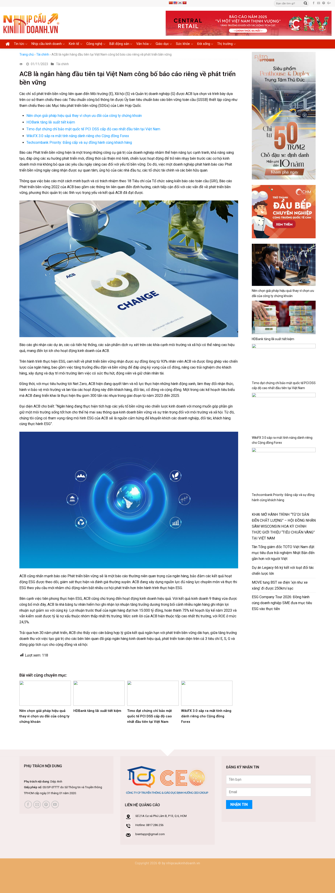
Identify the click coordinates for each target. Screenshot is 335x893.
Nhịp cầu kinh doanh (46, 44)
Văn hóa (142, 44)
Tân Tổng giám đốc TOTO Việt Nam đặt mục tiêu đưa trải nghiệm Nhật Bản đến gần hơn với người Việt (283, 553)
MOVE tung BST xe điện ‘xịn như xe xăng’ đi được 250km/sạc (280, 585)
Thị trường (225, 44)
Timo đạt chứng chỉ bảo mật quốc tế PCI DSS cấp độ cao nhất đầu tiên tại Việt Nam (93, 129)
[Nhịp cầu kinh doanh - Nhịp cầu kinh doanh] (31, 23)
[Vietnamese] (184, 3)
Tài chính (42, 54)
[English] (175, 3)
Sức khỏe (183, 44)
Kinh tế (74, 44)
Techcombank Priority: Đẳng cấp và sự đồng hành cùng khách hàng (79, 142)
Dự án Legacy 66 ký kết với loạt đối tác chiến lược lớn (283, 570)
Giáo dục (162, 44)
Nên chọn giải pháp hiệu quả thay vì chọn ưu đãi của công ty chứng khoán (84, 115)
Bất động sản (119, 44)
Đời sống (203, 44)
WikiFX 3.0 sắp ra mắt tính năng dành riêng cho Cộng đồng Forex (77, 136)
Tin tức (19, 44)
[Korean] (180, 3)
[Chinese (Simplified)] (171, 3)
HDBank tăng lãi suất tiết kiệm (50, 122)
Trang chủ (26, 54)
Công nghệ (94, 44)
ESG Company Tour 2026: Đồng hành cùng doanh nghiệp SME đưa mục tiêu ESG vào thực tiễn (282, 603)
